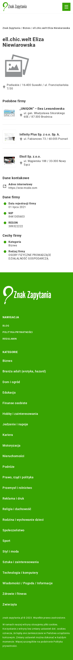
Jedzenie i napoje (15, 424)
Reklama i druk (13, 498)
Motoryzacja (12, 445)
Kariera (8, 435)
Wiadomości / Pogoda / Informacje (28, 583)
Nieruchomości (13, 456)
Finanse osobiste (15, 403)
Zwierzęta (10, 604)
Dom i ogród (11, 382)
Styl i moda (11, 551)
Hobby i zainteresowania (20, 413)
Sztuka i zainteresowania (21, 562)
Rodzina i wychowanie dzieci (23, 519)
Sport (6, 541)
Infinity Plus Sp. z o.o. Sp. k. (40, 134)
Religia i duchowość (17, 509)
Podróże (9, 466)
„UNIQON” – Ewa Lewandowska (42, 108)
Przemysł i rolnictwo (17, 488)
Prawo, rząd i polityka (18, 477)
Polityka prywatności (18, 332)
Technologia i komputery (20, 572)
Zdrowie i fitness (15, 593)
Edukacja (9, 392)
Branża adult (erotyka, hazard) (24, 371)
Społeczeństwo (13, 530)
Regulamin (10, 338)
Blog (6, 325)
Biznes (12, 245)
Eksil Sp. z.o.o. (30, 156)
